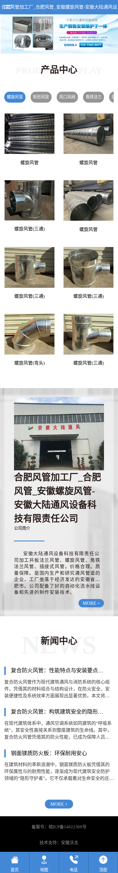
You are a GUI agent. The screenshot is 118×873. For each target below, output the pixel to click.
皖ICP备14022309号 (67, 827)
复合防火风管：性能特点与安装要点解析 (60, 671)
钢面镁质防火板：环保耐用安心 (49, 753)
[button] (34, 49)
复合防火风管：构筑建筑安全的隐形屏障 (60, 712)
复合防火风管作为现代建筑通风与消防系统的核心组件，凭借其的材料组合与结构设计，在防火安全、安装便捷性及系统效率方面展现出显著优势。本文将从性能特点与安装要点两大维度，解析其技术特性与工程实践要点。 (57, 696)
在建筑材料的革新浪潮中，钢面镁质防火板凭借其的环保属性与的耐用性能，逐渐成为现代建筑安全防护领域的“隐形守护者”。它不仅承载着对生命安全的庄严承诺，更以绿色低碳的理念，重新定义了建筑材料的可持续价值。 (59, 778)
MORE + (91, 603)
